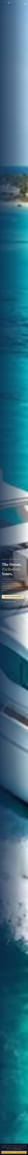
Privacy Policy (17, 1149)
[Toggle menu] (25, 4)
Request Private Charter (12, 596)
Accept (14, 1152)
